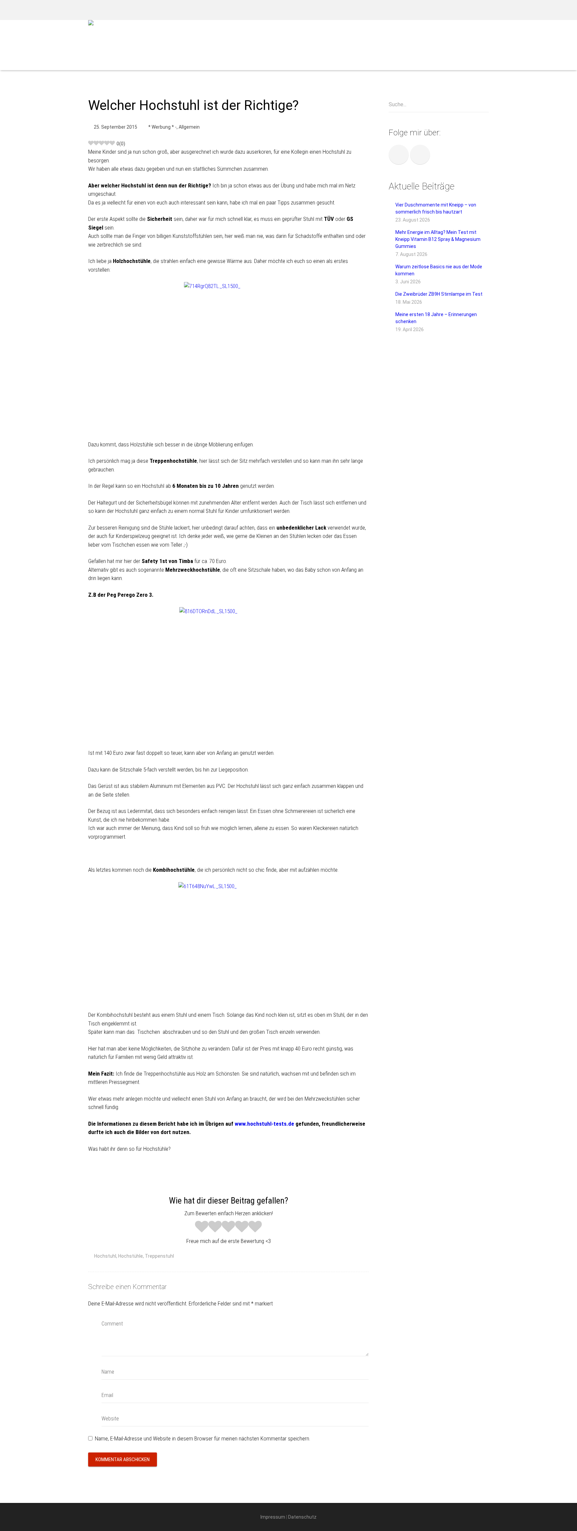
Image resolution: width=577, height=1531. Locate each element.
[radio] (201, 1227)
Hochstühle (130, 1256)
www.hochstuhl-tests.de (264, 1123)
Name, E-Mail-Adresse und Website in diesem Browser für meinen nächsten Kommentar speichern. (202, 1438)
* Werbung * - (162, 127)
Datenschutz (302, 1517)
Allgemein (189, 127)
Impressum (272, 1517)
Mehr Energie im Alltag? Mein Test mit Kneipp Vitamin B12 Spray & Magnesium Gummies (437, 239)
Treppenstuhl (159, 1256)
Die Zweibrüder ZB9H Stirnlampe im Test (439, 294)
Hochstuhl (105, 1256)
